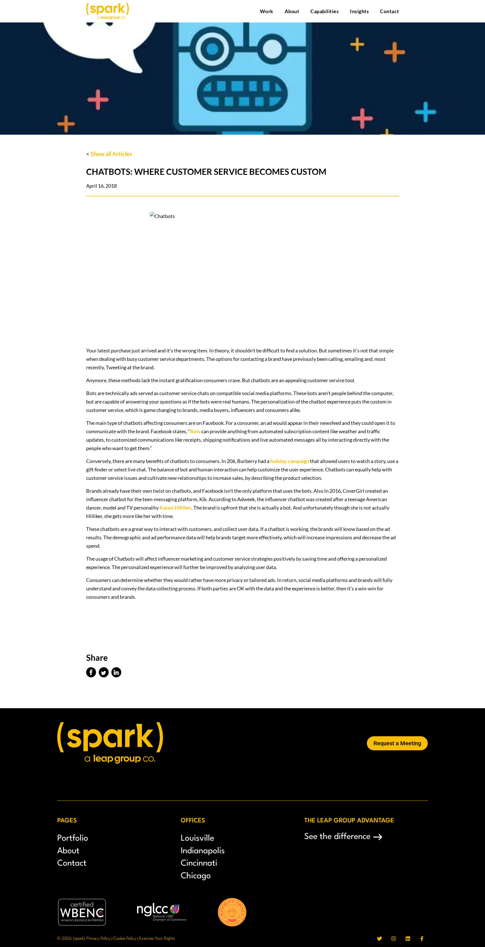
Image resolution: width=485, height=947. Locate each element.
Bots (195, 431)
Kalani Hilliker (175, 508)
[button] (91, 672)
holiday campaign (289, 461)
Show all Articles (111, 153)
